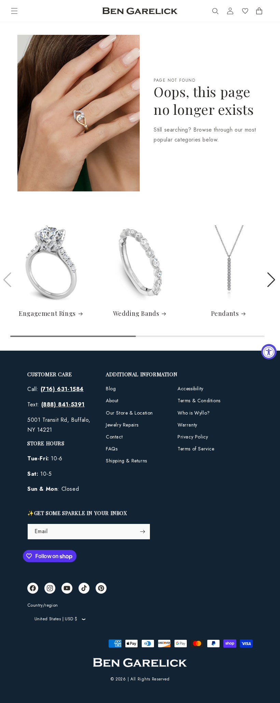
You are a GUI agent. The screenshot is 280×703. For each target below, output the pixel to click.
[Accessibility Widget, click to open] (269, 351)
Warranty (187, 424)
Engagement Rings (47, 313)
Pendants (225, 313)
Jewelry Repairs (122, 424)
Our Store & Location (129, 412)
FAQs (111, 448)
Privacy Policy (193, 436)
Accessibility (191, 388)
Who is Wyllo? (194, 412)
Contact (114, 436)
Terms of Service (196, 448)
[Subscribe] (142, 532)
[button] (14, 10)
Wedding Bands (136, 313)
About (112, 400)
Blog (111, 388)
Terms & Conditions (199, 400)
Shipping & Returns (126, 460)
